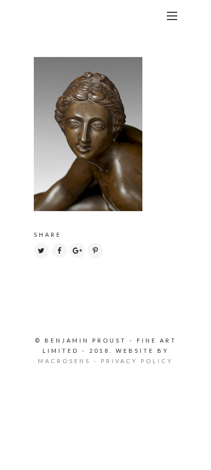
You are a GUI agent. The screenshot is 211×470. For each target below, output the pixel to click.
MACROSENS (64, 361)
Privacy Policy (137, 361)
